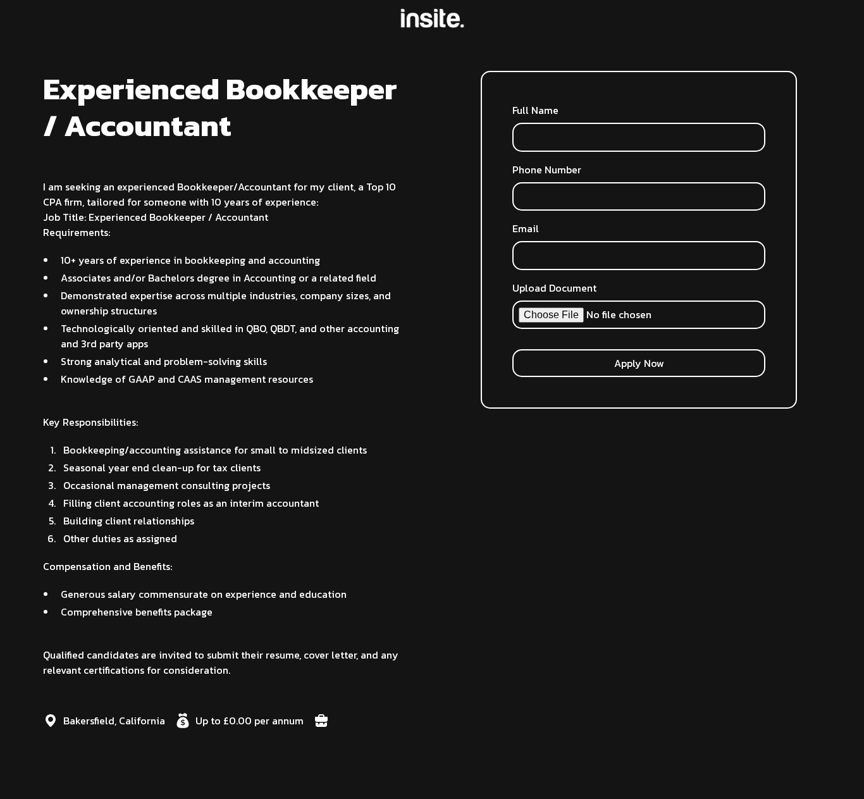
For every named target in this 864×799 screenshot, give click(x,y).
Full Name (535, 110)
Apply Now (639, 363)
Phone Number (546, 169)
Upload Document (554, 287)
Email (525, 228)
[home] (432, 18)
